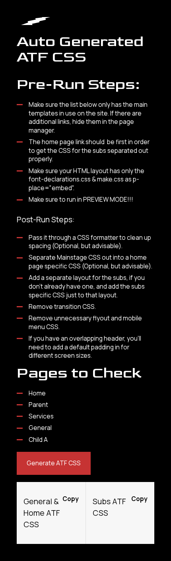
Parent (38, 405)
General (40, 428)
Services (41, 416)
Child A (38, 440)
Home (37, 393)
